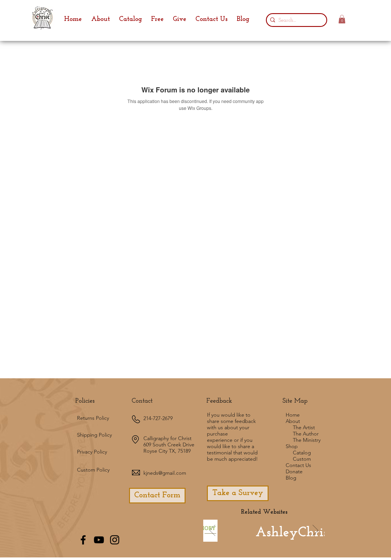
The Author (306, 434)
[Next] (315, 531)
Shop (292, 446)
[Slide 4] (268, 539)
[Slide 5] (284, 539)
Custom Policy (93, 470)
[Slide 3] (276, 539)
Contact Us (298, 465)
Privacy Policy (92, 452)
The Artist (304, 427)
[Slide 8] (292, 539)
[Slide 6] (244, 539)
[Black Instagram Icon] (114, 540)
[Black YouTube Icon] (99, 540)
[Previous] (212, 531)
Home (293, 415)
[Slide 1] (236, 539)
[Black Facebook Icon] (83, 540)
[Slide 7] (252, 539)
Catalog (302, 453)
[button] (341, 19)
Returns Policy (93, 418)
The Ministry (307, 440)
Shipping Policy (94, 435)
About (293, 421)
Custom (302, 459)
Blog (291, 478)
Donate (294, 471)
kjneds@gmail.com (164, 473)
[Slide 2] (261, 539)
